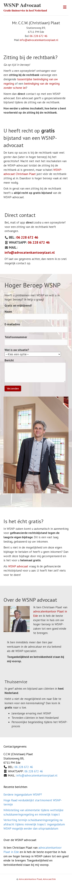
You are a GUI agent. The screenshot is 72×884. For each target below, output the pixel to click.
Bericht (9, 360)
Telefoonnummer (16, 337)
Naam (8, 312)
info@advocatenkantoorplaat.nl (39, 40)
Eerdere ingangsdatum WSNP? (22, 794)
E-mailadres (12, 324)
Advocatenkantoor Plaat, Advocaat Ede (37, 879)
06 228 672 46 (38, 36)
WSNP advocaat (18, 566)
